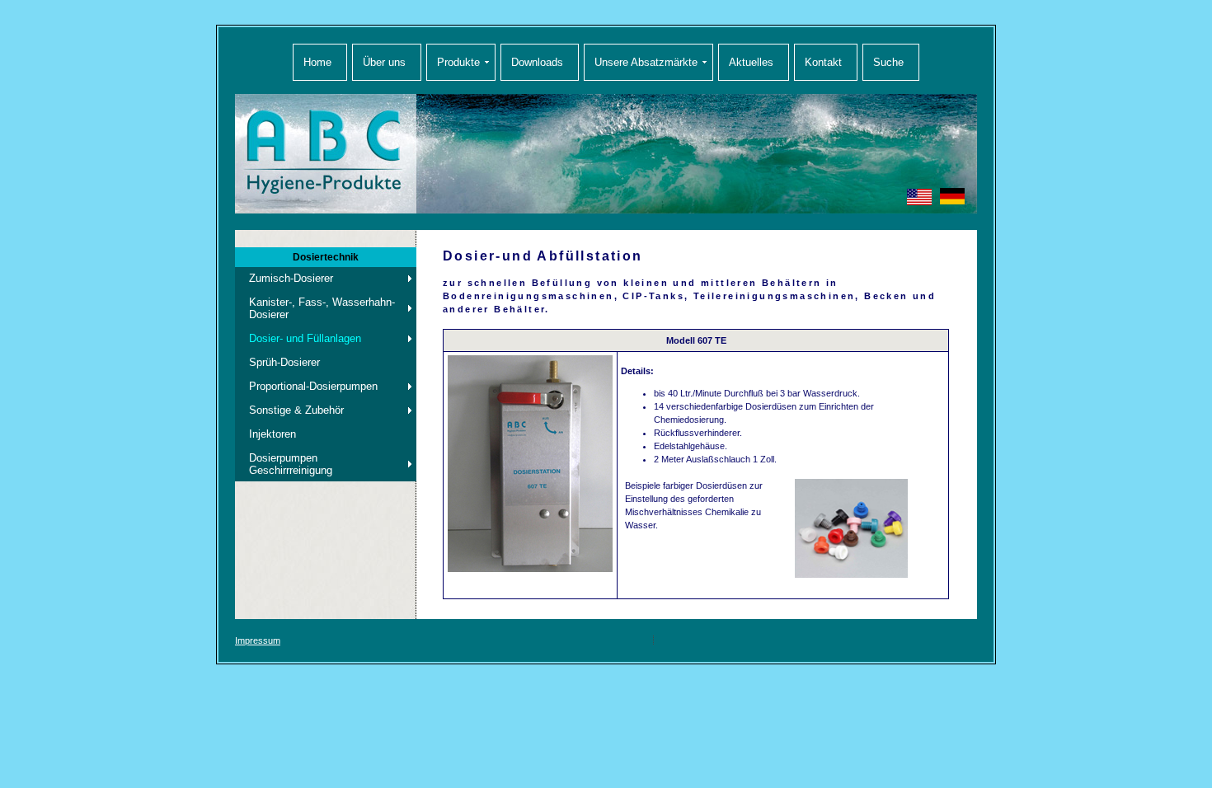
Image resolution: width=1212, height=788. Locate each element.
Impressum (257, 640)
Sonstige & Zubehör (296, 410)
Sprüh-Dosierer (284, 362)
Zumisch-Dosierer (291, 278)
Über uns (384, 62)
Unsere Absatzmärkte (646, 62)
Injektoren (272, 434)
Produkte (458, 62)
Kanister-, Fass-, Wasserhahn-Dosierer (322, 308)
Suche (888, 62)
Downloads (537, 62)
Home (317, 62)
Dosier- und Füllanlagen (305, 338)
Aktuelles (751, 62)
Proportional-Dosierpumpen (313, 386)
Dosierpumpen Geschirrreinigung (290, 464)
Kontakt (823, 62)
